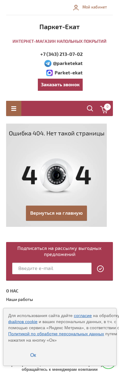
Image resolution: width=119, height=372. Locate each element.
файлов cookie (23, 321)
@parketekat (68, 63)
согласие (83, 315)
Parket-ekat (69, 73)
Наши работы (19, 299)
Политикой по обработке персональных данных (56, 333)
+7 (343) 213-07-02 (61, 54)
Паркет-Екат (59, 27)
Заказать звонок (60, 85)
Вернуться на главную (56, 213)
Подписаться (101, 269)
